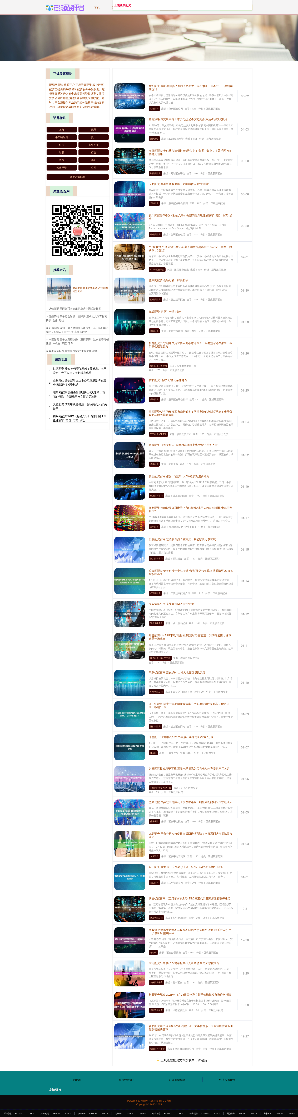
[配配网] (65, 7)
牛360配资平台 (157, 269)
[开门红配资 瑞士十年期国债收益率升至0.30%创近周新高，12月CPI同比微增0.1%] (129, 713)
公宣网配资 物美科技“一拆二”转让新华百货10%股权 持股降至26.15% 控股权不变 (191, 572)
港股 (61, 152)
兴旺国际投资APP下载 (160, 787)
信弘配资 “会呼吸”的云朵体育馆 (168, 380)
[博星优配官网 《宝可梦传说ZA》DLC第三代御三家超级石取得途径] (129, 908)
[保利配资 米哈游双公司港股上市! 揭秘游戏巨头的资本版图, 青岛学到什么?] (129, 518)
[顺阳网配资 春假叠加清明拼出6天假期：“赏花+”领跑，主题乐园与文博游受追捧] (129, 160)
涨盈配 (153, 752)
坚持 (61, 160)
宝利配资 (154, 526)
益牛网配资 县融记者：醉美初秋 (168, 280)
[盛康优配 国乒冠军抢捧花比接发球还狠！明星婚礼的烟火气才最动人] (129, 812)
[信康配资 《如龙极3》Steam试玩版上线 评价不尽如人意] (129, 455)
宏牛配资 (93, 144)
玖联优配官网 (156, 691)
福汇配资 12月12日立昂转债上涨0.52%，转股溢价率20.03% (185, 867)
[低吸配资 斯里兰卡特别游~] (129, 321)
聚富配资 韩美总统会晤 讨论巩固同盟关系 (90, 289)
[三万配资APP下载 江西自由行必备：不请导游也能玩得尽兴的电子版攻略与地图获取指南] (129, 421)
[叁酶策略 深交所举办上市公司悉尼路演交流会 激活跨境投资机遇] (129, 129)
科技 (61, 144)
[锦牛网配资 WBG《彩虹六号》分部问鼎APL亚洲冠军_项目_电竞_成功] (129, 225)
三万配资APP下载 (158, 434)
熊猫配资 (61, 167)
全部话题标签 (77, 177)
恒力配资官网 (156, 558)
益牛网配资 (155, 299)
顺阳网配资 (155, 173)
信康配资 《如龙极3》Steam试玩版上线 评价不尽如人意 (183, 445)
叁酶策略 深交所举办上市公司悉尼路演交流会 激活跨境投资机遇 (188, 119)
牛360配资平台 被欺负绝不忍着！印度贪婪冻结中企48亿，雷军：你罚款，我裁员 (190, 248)
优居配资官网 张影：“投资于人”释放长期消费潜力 (179, 476)
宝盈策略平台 (156, 623)
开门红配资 (155, 726)
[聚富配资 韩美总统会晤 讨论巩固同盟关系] (59, 289)
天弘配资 (154, 203)
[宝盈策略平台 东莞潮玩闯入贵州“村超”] (129, 614)
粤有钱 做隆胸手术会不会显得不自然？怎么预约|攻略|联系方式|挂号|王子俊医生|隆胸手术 (190, 931)
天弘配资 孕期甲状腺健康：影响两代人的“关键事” (179, 184)
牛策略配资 (61, 137)
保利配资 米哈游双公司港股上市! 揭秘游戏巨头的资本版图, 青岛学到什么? (190, 509)
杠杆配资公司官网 (158, 365)
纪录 (93, 129)
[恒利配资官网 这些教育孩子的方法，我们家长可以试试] (129, 549)
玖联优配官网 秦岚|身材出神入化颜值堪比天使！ (178, 672)
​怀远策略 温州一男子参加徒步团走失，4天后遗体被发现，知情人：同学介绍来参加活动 (77, 330)
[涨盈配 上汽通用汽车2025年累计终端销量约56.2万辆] (129, 747)
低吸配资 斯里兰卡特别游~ (165, 312)
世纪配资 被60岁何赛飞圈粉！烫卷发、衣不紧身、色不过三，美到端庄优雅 (191, 87)
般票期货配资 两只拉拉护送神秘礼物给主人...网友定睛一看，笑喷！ (190, 1096)
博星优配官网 (156, 917)
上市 (61, 129)
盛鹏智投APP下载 (158, 1081)
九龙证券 (154, 856)
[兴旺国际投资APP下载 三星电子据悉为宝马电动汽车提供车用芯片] (129, 778)
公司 (93, 167)
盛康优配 (154, 821)
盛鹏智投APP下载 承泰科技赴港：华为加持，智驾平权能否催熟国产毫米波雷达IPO (190, 1060)
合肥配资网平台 (157, 1048)
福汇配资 (154, 882)
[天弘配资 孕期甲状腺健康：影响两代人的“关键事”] (129, 194)
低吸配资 (154, 330)
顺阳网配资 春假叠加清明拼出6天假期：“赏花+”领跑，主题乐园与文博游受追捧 (190, 152)
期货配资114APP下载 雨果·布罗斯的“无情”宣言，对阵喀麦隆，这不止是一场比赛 (190, 637)
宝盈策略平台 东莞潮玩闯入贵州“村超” (172, 604)
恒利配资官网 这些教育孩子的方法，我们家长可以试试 (182, 539)
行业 (93, 152)
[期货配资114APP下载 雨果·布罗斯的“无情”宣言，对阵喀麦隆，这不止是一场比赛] (129, 645)
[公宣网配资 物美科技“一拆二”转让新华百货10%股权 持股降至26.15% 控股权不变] (129, 580)
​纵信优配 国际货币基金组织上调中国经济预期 (75, 308)
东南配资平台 (156, 982)
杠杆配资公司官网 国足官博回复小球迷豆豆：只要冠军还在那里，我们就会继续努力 (190, 344)
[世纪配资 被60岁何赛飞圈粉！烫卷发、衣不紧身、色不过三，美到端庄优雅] (129, 96)
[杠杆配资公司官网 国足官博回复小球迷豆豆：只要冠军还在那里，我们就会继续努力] (129, 353)
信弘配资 (154, 399)
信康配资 (154, 463)
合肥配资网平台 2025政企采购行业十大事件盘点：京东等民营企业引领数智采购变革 (191, 1027)
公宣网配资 (155, 593)
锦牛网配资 (155, 234)
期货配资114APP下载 (160, 657)
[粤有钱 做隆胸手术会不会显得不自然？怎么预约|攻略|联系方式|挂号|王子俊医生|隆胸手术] (129, 939)
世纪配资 (154, 108)
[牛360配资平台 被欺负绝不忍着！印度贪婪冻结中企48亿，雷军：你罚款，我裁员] (129, 257)
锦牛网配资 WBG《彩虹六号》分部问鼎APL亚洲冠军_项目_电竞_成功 (190, 217)
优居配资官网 (156, 495)
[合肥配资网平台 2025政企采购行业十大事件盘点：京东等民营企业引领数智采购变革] (129, 1036)
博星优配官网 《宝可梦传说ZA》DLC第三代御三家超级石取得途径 (189, 898)
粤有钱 (153, 952)
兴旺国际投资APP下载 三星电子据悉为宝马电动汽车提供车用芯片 (189, 768)
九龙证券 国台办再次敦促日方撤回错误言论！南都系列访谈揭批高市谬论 (190, 835)
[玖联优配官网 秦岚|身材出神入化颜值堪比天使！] (129, 682)
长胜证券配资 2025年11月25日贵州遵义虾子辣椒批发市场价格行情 (190, 994)
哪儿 (93, 160)
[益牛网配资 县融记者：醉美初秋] (129, 290)
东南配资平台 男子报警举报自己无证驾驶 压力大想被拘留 (184, 963)
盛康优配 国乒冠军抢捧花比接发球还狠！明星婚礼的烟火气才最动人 (190, 802)
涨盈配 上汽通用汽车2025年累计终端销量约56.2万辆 (181, 737)
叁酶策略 (154, 138)
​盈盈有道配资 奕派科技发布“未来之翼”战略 (73, 351)
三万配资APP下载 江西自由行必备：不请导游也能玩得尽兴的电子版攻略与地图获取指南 (190, 413)
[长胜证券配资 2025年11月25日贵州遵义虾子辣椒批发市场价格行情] (129, 1004)
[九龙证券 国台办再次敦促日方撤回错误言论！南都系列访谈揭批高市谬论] (129, 843)
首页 (97, 7)
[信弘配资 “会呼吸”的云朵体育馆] (129, 390)
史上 (93, 137)
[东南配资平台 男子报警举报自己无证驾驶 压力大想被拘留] (129, 973)
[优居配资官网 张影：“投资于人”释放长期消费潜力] (129, 486)
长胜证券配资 (156, 1010)
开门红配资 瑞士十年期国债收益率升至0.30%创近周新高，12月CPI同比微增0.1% (190, 705)
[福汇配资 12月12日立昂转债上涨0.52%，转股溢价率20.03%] (129, 877)
